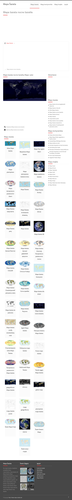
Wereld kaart (40, 476)
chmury (24, 387)
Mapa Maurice (53, 178)
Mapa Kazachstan (53, 176)
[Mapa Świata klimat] (39, 206)
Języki (66, 4)
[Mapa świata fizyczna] (24, 306)
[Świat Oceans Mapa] (39, 426)
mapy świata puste (54, 118)
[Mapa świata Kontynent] (39, 271)
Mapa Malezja (52, 185)
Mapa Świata (9, 4)
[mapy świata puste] (10, 408)
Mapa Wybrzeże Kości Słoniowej (57, 183)
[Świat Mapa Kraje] (10, 424)
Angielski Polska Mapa (55, 157)
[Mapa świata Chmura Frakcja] (24, 266)
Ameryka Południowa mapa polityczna (58, 149)
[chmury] (24, 384)
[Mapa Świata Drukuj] (39, 187)
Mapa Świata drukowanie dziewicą (25, 212)
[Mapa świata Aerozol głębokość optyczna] (24, 245)
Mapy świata (34, 4)
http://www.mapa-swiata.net (15, 497)
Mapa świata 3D (39, 234)
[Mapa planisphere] (10, 166)
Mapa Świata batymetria (55, 123)
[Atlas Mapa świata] (10, 145)
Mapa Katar (52, 174)
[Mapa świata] (24, 226)
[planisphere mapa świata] (39, 406)
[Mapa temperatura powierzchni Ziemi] (10, 185)
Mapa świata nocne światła (56, 112)
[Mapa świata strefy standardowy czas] (10, 324)
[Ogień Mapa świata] (24, 325)
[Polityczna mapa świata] (24, 345)
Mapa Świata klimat (54, 114)
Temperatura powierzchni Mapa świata (10, 370)
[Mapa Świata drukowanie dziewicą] (24, 207)
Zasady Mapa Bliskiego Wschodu (57, 141)
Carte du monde (41, 468)
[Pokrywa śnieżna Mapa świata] (39, 328)
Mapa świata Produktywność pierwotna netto (10, 290)
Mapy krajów (58, 4)
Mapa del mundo (41, 474)
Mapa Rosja (52, 180)
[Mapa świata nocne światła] (24, 100)
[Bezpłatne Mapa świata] (24, 149)
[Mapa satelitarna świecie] (39, 171)
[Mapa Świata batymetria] (10, 206)
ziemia (25, 432)
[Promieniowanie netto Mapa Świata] (10, 345)
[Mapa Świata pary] (10, 226)
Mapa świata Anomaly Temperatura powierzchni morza (39, 253)
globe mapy (39, 390)
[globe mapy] (39, 387)
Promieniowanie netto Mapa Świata (10, 350)
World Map (39, 470)
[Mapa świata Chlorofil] (10, 265)
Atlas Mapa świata (54, 110)
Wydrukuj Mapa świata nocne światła (14, 130)
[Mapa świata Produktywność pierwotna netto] (10, 285)
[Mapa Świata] (24, 186)
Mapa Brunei (52, 168)
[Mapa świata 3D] (39, 231)
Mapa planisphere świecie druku (25, 174)
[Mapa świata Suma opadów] (24, 286)
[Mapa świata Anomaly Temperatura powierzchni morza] (39, 245)
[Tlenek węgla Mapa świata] (39, 367)
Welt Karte (39, 472)
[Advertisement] (36, 29)
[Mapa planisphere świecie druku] (24, 168)
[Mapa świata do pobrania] (10, 307)
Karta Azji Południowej (55, 155)
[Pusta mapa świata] (39, 348)
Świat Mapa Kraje (10, 427)
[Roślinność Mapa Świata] (24, 364)
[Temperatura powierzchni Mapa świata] (10, 365)
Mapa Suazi (52, 166)
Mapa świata (25, 229)
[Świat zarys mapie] (24, 446)
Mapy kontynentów (46, 4)
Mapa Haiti (52, 172)
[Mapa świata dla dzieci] (39, 288)
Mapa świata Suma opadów (56, 121)
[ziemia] (24, 429)
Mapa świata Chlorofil (54, 108)
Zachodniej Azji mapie (54, 147)
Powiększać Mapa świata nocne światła (15, 127)
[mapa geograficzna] (24, 404)
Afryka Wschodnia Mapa (55, 135)
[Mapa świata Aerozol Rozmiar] (10, 245)
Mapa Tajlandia (53, 170)
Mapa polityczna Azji (54, 143)
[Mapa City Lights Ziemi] (39, 146)
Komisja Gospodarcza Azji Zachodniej (58, 145)
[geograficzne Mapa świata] (10, 384)
